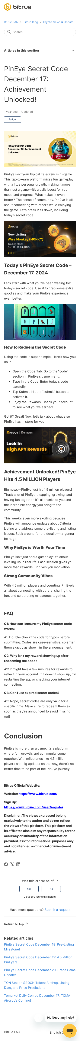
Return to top (14, 924)
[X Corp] (12, 864)
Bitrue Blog (30, 22)
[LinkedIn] (18, 864)
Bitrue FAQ (11, 22)
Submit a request (57, 910)
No (51, 888)
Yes (29, 888)
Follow (12, 119)
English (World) (61, 1032)
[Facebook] (6, 864)
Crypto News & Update (58, 22)
